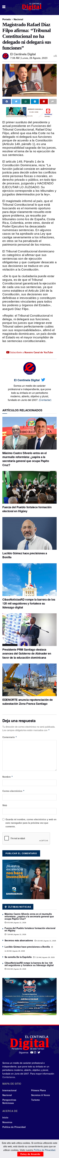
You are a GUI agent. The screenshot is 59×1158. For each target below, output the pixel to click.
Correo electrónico (13, 790)
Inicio (5, 1117)
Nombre (7, 776)
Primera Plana (38, 1090)
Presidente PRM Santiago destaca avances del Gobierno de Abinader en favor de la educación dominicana (26, 653)
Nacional (18, 19)
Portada (6, 19)
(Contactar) (45, 400)
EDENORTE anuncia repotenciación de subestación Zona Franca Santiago (27, 702)
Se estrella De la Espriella (18, 957)
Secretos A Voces (40, 1095)
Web (4, 805)
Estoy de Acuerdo (30, 1153)
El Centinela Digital (23, 54)
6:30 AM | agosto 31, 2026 (46, 941)
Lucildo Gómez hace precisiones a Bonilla (24, 555)
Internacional (9, 1090)
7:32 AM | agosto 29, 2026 (45, 957)
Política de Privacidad (14, 1126)
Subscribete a (31, 352)
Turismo (35, 1099)
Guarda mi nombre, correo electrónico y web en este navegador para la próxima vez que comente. (31, 823)
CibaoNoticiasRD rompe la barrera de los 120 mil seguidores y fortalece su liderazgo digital (28, 603)
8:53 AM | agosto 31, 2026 (16, 922)
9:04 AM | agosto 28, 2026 (16, 969)
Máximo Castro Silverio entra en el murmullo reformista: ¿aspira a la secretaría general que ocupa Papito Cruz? (25, 459)
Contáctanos (8, 1077)
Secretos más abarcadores (19, 940)
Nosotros (7, 1122)
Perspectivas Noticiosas (9, 1101)
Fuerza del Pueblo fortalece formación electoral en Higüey (27, 509)
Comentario (9, 737)
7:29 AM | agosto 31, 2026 (16, 934)
